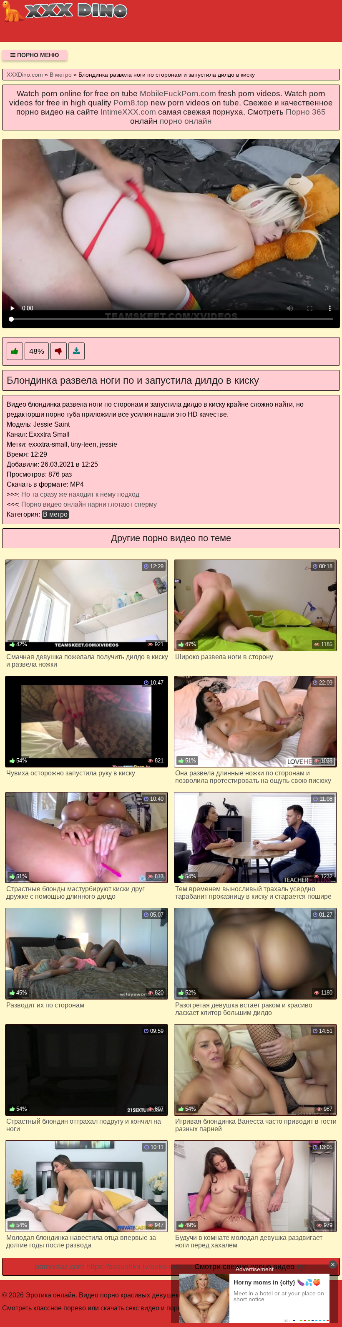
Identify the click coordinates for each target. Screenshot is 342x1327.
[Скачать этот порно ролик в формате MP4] (76, 351)
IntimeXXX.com (128, 111)
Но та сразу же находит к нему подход (80, 494)
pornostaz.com (59, 1266)
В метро (55, 514)
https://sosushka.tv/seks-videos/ (139, 1266)
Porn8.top (130, 102)
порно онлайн (186, 121)
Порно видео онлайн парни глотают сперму (89, 504)
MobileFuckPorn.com (178, 93)
